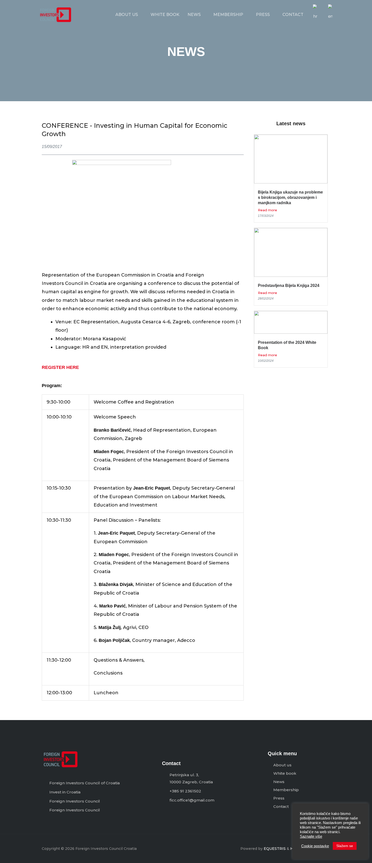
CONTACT (292, 14)
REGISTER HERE (60, 367)
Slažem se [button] (344, 846)
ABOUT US (126, 14)
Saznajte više (311, 836)
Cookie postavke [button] (315, 846)
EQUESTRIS (275, 848)
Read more (267, 210)
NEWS (194, 14)
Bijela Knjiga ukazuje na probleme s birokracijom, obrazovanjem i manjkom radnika (290, 197)
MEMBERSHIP (228, 14)
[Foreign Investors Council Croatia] (55, 14)
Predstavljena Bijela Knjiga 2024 (288, 285)
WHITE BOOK (165, 14)
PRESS (263, 14)
